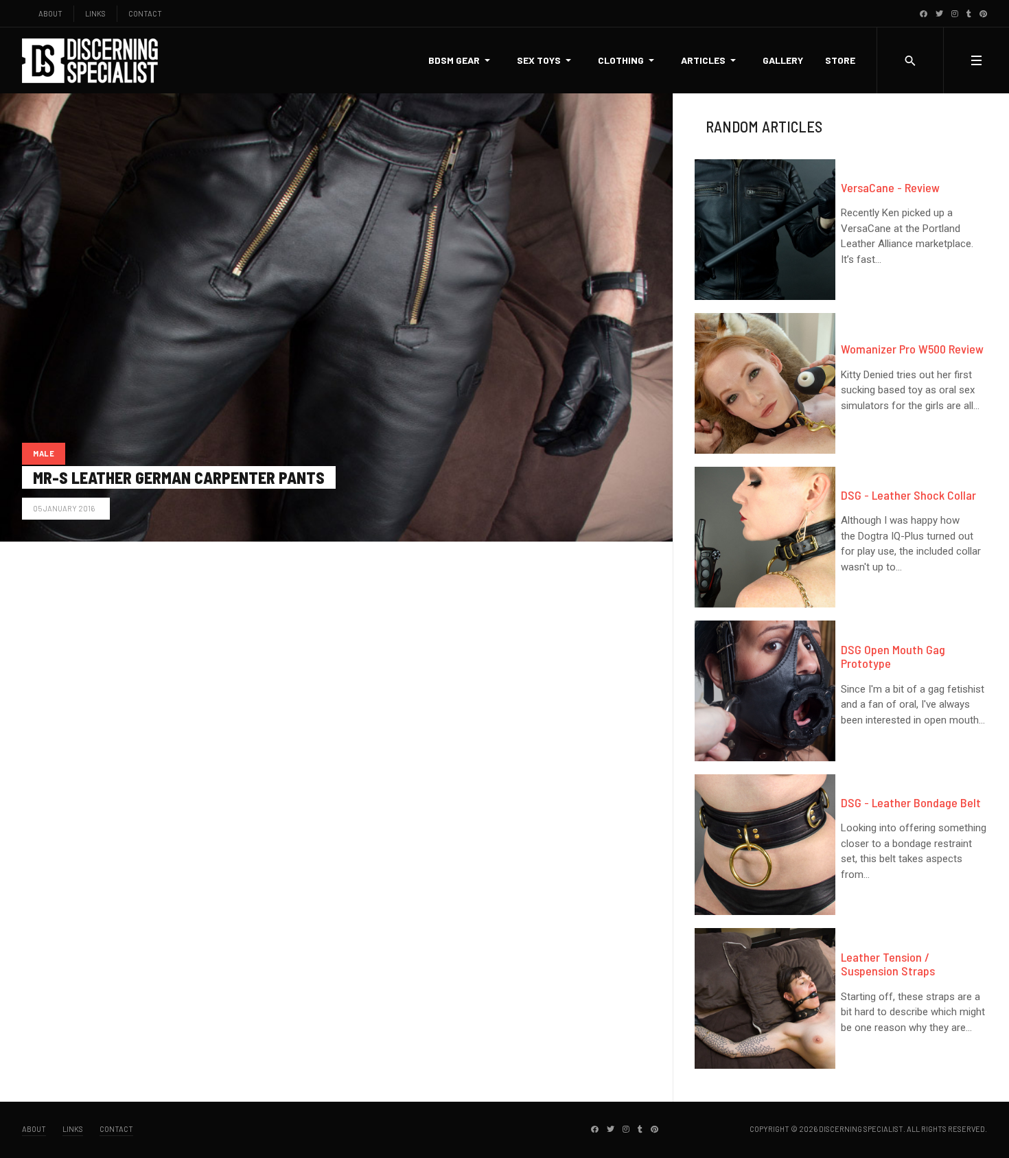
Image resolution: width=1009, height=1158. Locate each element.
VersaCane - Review (890, 187)
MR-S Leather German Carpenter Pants (179, 477)
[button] (461, 60)
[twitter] (939, 13)
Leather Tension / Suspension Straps (888, 963)
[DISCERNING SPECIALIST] (90, 61)
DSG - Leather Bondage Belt (911, 802)
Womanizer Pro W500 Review (912, 348)
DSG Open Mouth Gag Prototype (893, 656)
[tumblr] (968, 13)
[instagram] (954, 13)
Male (43, 453)
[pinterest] (983, 13)
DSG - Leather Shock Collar (908, 494)
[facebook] (923, 13)
